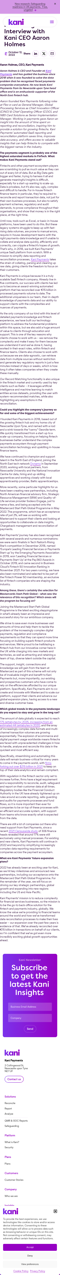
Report (8, 1108)
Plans (7, 1163)
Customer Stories (14, 1180)
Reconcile (10, 1103)
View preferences (30, 1264)
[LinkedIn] (35, 54)
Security (9, 1147)
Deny (30, 1255)
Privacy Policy (37, 1271)
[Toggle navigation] (51, 21)
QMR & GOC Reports (16, 1120)
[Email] (52, 54)
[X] (44, 54)
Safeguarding (12, 1126)
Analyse (9, 1113)
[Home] (16, 22)
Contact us (14, 1079)
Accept (30, 1247)
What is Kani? (12, 1142)
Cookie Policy (20, 1271)
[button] (55, 1211)
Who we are (11, 1196)
